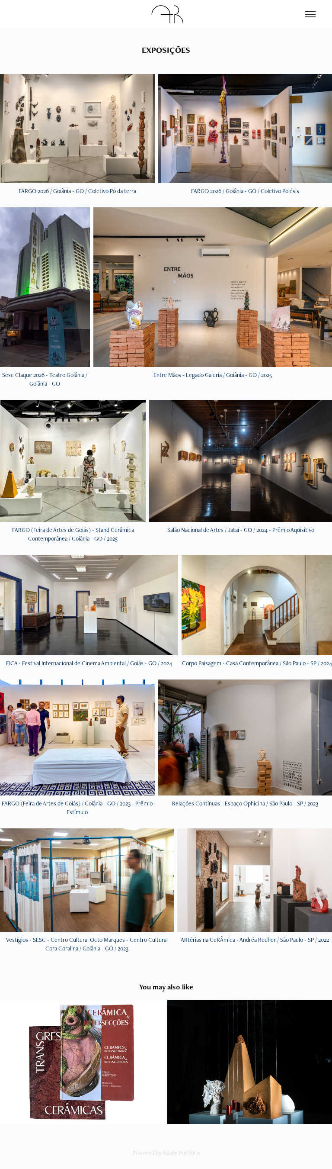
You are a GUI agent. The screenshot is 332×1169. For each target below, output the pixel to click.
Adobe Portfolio (181, 1152)
